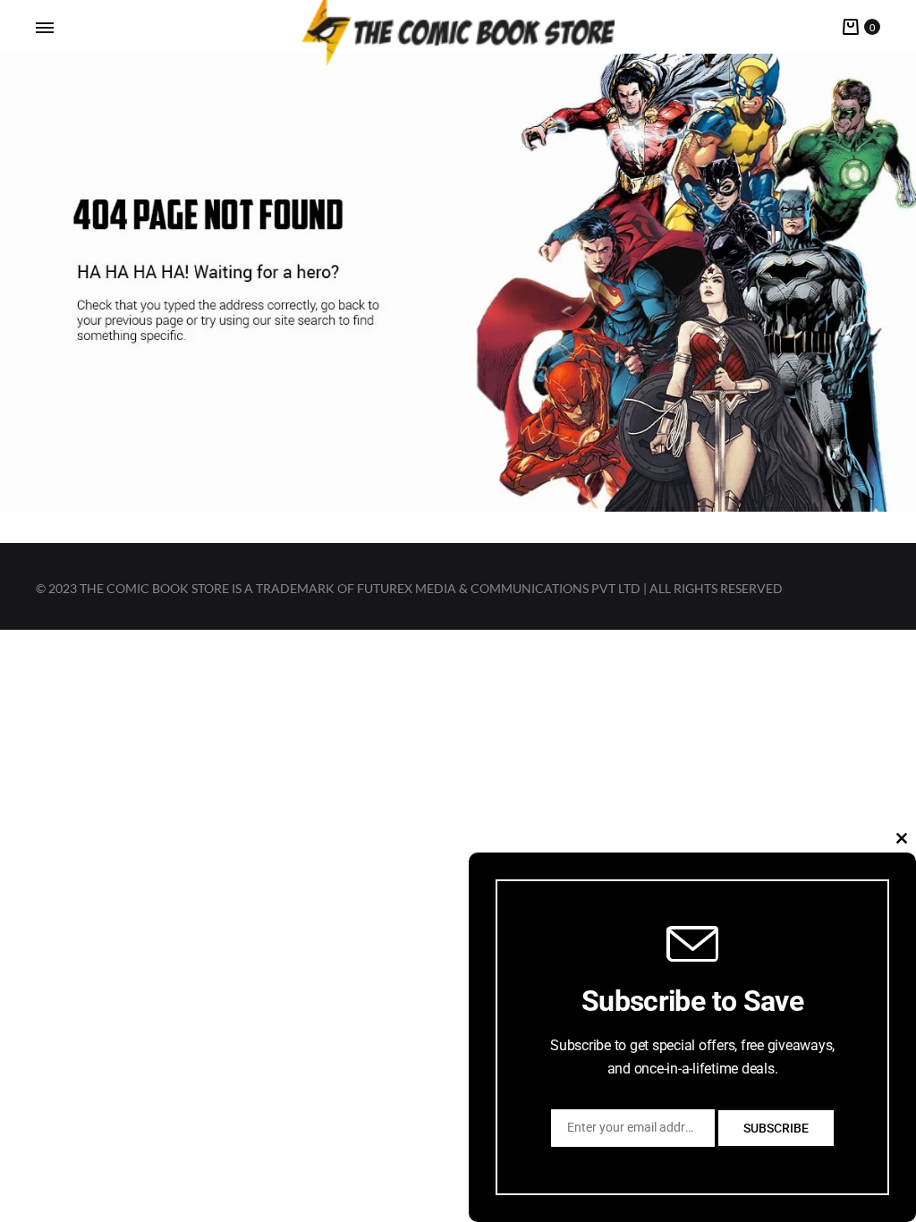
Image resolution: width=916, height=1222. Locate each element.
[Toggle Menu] (45, 28)
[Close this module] (901, 838)
